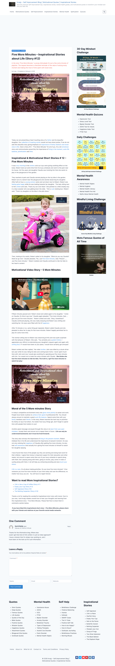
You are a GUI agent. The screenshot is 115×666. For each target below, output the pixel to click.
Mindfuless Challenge (69, 607)
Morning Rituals (67, 636)
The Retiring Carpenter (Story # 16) (26, 491)
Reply (69, 526)
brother (43, 349)
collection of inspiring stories (31, 142)
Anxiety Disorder (42, 620)
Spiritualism (75, 12)
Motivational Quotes (22, 12)
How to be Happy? (68, 625)
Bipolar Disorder (42, 618)
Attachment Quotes (18, 630)
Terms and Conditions (50, 649)
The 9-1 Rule (66, 620)
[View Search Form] (104, 11)
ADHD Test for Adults (87, 127)
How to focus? (66, 628)
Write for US (28, 649)
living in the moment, (56, 149)
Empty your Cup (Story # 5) (24, 487)
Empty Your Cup (92, 618)
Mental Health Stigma (87, 184)
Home (12, 12)
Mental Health (64, 12)
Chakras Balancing (68, 610)
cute (53, 189)
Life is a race (16, 469)
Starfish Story (91, 616)
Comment (13, 558)
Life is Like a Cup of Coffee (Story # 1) (27, 484)
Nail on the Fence (92, 621)
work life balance (41, 417)
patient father (56, 340)
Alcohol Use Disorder (44, 630)
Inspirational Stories (51, 12)
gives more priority (49, 412)
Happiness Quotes (18, 628)
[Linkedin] (93, 657)
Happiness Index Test (87, 129)
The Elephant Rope (93, 639)
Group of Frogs (92, 631)
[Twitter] (80, 657)
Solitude (64, 615)
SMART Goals (66, 618)
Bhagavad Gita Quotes (19, 633)
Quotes (91, 275)
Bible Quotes (16, 620)
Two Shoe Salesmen (93, 634)
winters (32, 165)
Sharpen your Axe (93, 629)
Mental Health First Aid (87, 191)
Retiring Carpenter (93, 626)
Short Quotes (16, 607)
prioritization (22, 151)
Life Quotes (16, 615)
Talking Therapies (43, 628)
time (31, 151)
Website (56, 581)
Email (33, 581)
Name (12, 581)
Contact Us (37, 649)
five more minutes (49, 259)
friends (28, 419)
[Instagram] (89, 657)
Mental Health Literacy (87, 189)
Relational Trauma (43, 623)
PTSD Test (83, 132)
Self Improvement (37, 12)
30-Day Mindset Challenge (91, 109)
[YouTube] (83, 657)
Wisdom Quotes (17, 625)
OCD (38, 612)
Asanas (64, 612)
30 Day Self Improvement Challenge (91, 171)
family (14, 419)
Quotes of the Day (18, 618)
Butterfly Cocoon (92, 624)
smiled (18, 187)
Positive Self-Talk (67, 623)
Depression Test (85, 119)
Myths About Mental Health (89, 194)
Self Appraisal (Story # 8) (23, 489)
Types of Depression (44, 625)
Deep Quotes (16, 610)
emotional (65, 147)
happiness (45, 323)
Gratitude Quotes (18, 636)
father (49, 140)
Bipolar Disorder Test (87, 124)
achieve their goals (39, 415)
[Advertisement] (57, 28)
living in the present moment (49, 438)
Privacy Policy (64, 649)
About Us (19, 649)
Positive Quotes (17, 623)
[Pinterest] (86, 657)
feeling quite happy (18, 184)
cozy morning (20, 165)
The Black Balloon (93, 637)
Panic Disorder (42, 633)
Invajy (15, 71)
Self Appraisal (91, 611)
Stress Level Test (85, 121)
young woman (30, 182)
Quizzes (83, 12)
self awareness (20, 445)
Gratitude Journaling (68, 630)
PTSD (39, 615)
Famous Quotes (17, 612)
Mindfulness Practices (69, 633)
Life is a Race (91, 613)
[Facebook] (76, 657)
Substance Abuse (43, 607)
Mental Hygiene (85, 186)
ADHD (39, 610)
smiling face (16, 344)
